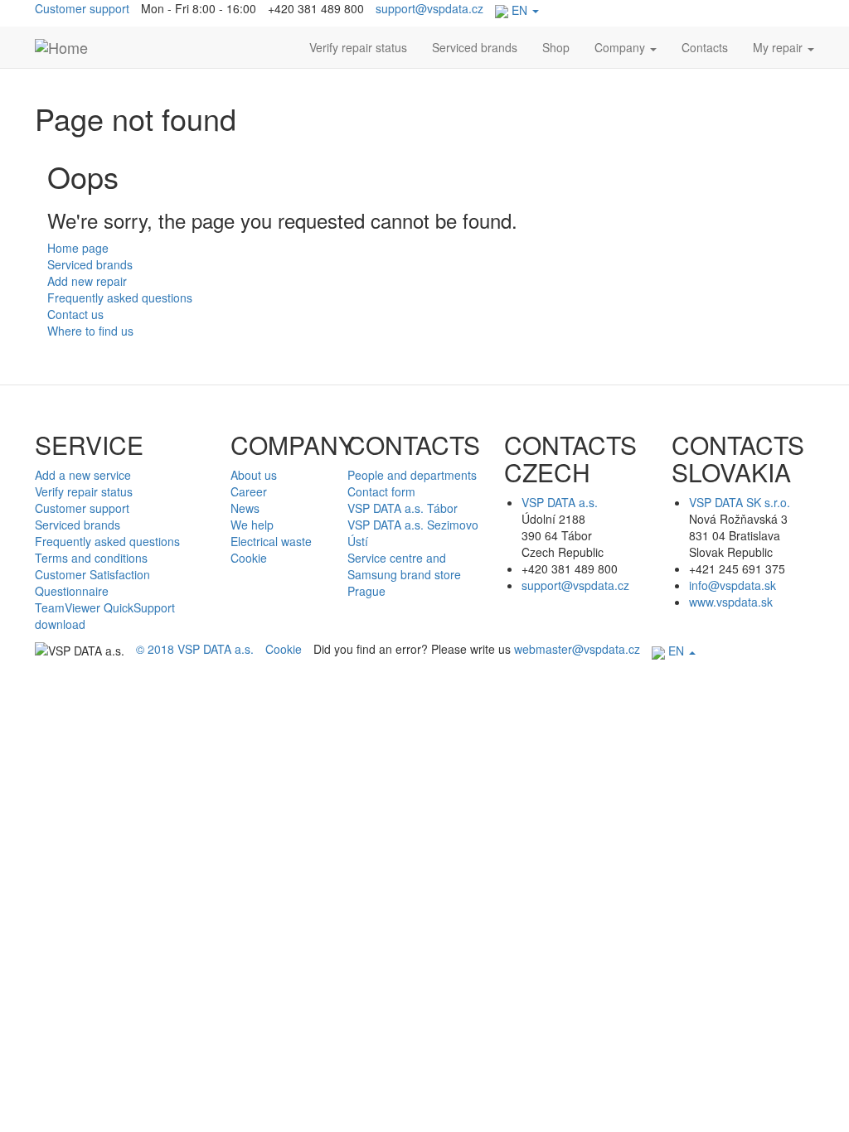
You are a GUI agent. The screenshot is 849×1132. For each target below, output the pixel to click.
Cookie (248, 557)
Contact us (75, 314)
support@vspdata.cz (429, 8)
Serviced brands (474, 47)
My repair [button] (779, 47)
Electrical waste (271, 541)
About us (253, 475)
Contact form (381, 491)
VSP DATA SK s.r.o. (739, 502)
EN (519, 10)
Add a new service (83, 475)
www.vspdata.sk (731, 601)
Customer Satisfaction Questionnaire (92, 582)
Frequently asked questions (119, 297)
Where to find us (90, 330)
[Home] (61, 47)
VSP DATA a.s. (560, 502)
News (245, 508)
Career (248, 491)
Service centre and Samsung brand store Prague (404, 574)
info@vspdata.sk (732, 585)
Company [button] (621, 47)
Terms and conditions (91, 557)
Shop (556, 47)
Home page (78, 247)
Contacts (705, 47)
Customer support (82, 8)
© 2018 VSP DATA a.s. (195, 649)
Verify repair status (358, 47)
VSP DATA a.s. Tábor (402, 508)
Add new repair (87, 281)
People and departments (412, 475)
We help (252, 524)
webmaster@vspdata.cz (577, 649)
